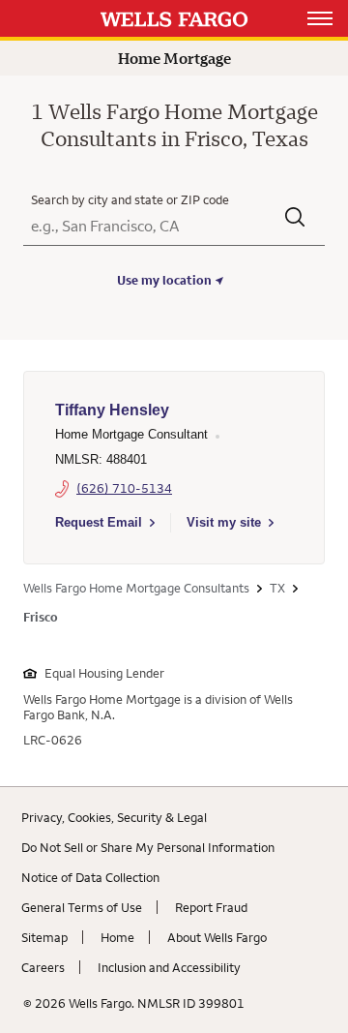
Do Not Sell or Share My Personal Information (148, 847)
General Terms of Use (81, 907)
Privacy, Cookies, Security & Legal (114, 817)
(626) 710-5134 (124, 488)
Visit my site (224, 522)
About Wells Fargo (217, 937)
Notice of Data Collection (90, 877)
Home (117, 937)
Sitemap (44, 937)
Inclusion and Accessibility (169, 967)
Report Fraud (211, 907)
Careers (43, 967)
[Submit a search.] (295, 219)
